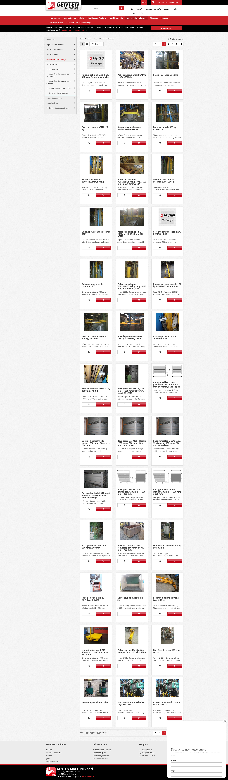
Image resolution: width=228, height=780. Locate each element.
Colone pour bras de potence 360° (96, 233)
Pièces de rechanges (159, 18)
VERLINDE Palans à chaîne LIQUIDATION (130, 703)
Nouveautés (55, 18)
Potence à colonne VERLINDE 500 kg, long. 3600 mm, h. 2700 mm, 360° (131, 181)
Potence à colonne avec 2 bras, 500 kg (166, 599)
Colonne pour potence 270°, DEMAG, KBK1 (167, 233)
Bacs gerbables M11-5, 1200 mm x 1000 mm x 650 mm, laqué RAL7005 (131, 391)
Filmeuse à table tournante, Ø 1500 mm (167, 546)
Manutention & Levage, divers (60, 88)
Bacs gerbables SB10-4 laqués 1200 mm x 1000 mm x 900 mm (167, 492)
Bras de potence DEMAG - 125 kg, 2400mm (94, 337)
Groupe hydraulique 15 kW (95, 702)
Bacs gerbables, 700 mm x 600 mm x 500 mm (95, 546)
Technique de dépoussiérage (78, 23)
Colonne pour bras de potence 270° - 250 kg (163, 180)
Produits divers (56, 23)
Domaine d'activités (153, 9)
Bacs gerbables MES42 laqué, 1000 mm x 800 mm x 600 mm (96, 443)
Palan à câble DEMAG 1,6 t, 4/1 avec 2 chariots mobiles (95, 76)
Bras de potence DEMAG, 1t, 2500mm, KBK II (167, 337)
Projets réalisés (137, 13)
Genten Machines (85, 39)
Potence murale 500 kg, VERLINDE (165, 128)
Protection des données (102, 750)
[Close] (225, 721)
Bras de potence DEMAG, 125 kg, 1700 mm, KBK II (129, 337)
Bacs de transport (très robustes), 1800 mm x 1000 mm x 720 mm (130, 547)
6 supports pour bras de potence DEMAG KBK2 (129, 128)
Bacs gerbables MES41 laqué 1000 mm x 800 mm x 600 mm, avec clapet (96, 495)
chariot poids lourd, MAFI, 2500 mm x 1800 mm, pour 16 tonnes (95, 652)
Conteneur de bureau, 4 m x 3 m (131, 599)
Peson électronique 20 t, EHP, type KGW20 (94, 599)
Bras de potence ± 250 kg (165, 75)
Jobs (175, 9)
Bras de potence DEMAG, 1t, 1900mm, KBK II (96, 390)
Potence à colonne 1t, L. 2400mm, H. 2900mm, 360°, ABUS (131, 234)
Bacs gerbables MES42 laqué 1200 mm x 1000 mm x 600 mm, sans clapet (167, 443)
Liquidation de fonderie (74, 18)
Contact (167, 9)
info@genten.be (148, 750)
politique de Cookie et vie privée (74, 30)
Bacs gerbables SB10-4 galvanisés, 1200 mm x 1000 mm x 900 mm (131, 492)
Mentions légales (99, 753)
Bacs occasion (54, 69)
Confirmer (167, 28)
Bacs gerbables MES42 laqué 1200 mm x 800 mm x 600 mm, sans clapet (131, 443)
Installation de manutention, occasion (58, 82)
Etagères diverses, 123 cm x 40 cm (166, 651)
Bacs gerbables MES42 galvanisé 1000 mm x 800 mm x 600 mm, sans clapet (166, 384)
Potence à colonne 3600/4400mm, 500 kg (93, 180)
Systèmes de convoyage (58, 93)
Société (139, 9)
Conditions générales (101, 756)
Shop (95, 39)
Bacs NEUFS (54, 64)
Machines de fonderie (97, 18)
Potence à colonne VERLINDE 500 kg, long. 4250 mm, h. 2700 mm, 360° (131, 286)
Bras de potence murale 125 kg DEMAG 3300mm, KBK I (167, 285)
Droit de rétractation (100, 759)
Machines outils (116, 18)
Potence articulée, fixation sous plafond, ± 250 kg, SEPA (131, 651)
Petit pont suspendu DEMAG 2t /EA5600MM (131, 76)
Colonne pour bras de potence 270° (92, 285)
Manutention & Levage (137, 18)
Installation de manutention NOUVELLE (58, 75)
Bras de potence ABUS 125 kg (95, 128)
